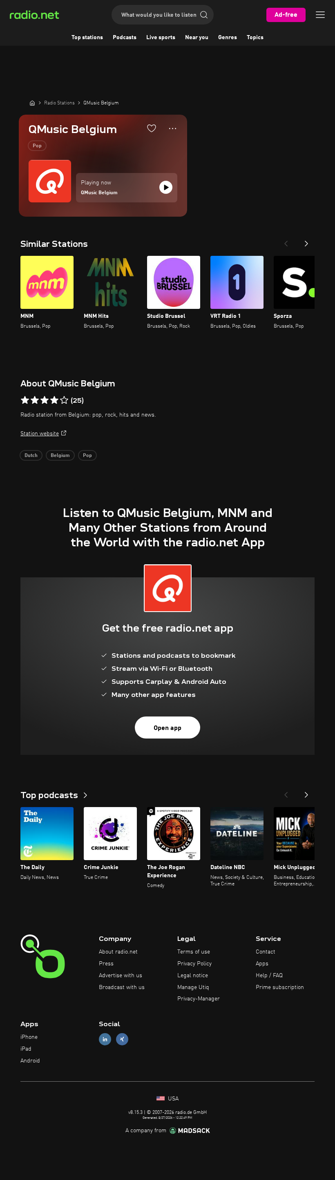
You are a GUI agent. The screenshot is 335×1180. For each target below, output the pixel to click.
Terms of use (193, 952)
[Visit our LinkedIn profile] (105, 1039)
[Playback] (165, 187)
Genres (227, 37)
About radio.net (118, 952)
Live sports (160, 37)
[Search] (204, 15)
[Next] (306, 241)
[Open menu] (320, 15)
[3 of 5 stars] (44, 400)
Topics (255, 37)
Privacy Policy (194, 964)
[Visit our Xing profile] (122, 1039)
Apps (262, 964)
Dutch (31, 455)
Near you (196, 37)
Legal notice (192, 975)
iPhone (29, 1037)
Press (106, 964)
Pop (37, 146)
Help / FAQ (269, 975)
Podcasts (124, 37)
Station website (39, 434)
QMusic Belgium (99, 193)
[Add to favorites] (151, 128)
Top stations (87, 37)
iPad (25, 1049)
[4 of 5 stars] (54, 400)
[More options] (172, 128)
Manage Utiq (193, 987)
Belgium (60, 455)
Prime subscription (280, 987)
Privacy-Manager (198, 999)
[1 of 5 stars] (25, 400)
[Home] (32, 103)
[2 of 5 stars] (35, 400)
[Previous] (286, 241)
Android (30, 1061)
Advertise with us (120, 975)
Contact (265, 952)
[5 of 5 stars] (64, 400)
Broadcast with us (122, 987)
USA (172, 1099)
